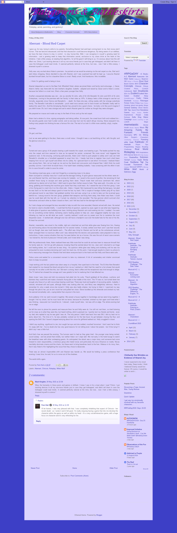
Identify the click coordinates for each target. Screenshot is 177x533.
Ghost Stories (143, 108)
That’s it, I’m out (132, 464)
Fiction (126, 103)
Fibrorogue (144, 101)
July (131, 226)
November (133, 212)
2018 (129, 196)
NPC (135, 135)
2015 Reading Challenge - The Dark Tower (135, 264)
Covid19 (145, 88)
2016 (129, 203)
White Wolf (61, 369)
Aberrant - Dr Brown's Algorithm (133, 282)
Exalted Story (141, 96)
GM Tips (127, 110)
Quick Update (129, 397)
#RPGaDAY (131, 73)
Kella (134, 117)
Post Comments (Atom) (79, 476)
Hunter (145, 112)
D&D (135, 91)
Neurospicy (128, 135)
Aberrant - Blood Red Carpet (134, 239)
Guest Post (136, 110)
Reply (37, 396)
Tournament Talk (140, 165)
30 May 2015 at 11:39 (61, 405)
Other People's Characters (136, 137)
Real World (141, 149)
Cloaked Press (131, 88)
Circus (145, 86)
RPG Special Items (130, 155)
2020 (129, 190)
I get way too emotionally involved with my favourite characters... (134, 402)
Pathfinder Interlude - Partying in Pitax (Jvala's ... (134, 307)
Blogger (99, 515)
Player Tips (142, 144)
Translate (142, 60)
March (131, 331)
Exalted (134, 93)
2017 (129, 200)
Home (74, 468)
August (132, 222)
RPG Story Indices (90, 32)
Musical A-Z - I (133, 320)
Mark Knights (40, 382)
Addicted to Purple (134, 453)
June (131, 229)
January (132, 337)
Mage (146, 122)
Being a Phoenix (133, 81)
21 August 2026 (132, 455)
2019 (129, 193)
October (132, 216)
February (132, 334)
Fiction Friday (135, 103)
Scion (126, 157)
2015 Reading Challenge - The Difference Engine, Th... (135, 291)
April (131, 328)
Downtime (128, 393)
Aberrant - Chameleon (133, 316)
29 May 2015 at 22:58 (55, 382)
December (133, 209)
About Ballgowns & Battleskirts (42, 32)
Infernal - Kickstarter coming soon (134, 275)
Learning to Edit (143, 119)
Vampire (126, 167)
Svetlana (134, 162)
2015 (129, 206)
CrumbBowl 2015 (134, 323)
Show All (145, 469)
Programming (129, 147)
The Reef (130, 462)
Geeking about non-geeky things (136, 105)
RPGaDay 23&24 (133, 447)
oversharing (127, 139)
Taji (141, 162)
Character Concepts (72, 32)
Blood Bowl (143, 81)
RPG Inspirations (142, 152)
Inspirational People (132, 115)
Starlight (127, 160)
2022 (129, 186)
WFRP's (140, 167)
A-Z (125, 77)
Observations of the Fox (136, 444)
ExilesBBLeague (129, 98)
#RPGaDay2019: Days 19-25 (135, 408)
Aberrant (38, 369)
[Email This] (57, 365)
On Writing (143, 135)
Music (142, 127)
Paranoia (136, 139)
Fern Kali (45, 405)
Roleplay (52, 369)
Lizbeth (126, 122)
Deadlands (143, 91)
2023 (129, 183)
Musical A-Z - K (134, 297)
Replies (40, 401)
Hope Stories (136, 112)
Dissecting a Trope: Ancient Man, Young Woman (134, 388)
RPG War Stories (143, 155)
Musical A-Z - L (134, 269)
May (131, 232)
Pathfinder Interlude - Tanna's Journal (135, 257)
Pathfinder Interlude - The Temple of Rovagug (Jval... (134, 248)
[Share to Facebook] (64, 365)
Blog (59, 32)
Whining (145, 167)
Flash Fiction (144, 103)
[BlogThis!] (59, 365)
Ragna (138, 147)
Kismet (135, 119)
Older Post (114, 468)
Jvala (146, 115)
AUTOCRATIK (132, 418)
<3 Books (144, 74)
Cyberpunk (128, 91)
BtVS (136, 84)
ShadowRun (133, 157)
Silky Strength (133, 235)
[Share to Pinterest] (67, 365)
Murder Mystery (134, 127)
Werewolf (133, 167)
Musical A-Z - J (134, 300)
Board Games (129, 84)
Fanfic (138, 98)
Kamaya (127, 117)
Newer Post (35, 468)
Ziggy (134, 172)
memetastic (131, 124)
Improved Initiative (134, 429)
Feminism (136, 101)
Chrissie (45, 369)
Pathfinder (139, 142)
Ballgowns (137, 79)
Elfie (129, 93)
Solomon (144, 157)
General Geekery (130, 108)
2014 (129, 341)
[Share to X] (62, 365)
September (133, 219)
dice (125, 93)
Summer (133, 160)
